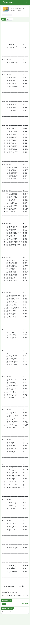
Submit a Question (7, 612)
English (25, 622)
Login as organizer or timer (14, 622)
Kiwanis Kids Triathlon (16, 8)
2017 (24, 8)
